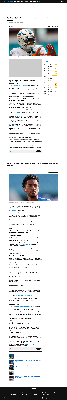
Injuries (34, 1)
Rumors (18, 1)
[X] (61, 1)
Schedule (22, 1)
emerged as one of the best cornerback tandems (25, 325)
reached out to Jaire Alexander (20, 85)
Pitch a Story (21, 392)
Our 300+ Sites (45, 390)
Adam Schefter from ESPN (24, 116)
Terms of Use (44, 392)
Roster (31, 1)
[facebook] (59, 1)
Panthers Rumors (15, 154)
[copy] (15, 26)
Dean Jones (10, 24)
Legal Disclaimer (12, 394)
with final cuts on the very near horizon (29, 218)
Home (10, 154)
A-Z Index (35, 394)
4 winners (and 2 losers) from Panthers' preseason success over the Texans (25, 147)
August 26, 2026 (24, 253)
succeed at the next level (27, 244)
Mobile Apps (55, 390)
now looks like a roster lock (17, 266)
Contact (34, 390)
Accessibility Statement (24, 394)
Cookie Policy (55, 392)
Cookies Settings (45, 394)
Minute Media (8, 397)
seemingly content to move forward (23, 306)
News (15, 1)
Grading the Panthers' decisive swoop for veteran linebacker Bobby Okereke (26, 141)
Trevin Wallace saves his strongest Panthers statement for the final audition (24, 144)
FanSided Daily (12, 392)
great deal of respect (17, 112)
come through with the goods (30, 344)
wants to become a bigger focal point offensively (23, 295)
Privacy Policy (35, 392)
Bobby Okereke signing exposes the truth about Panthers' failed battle (24, 139)
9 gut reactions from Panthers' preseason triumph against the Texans (24, 145)
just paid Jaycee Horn (15, 125)
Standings (27, 1)
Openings (21, 390)
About (10, 390)
